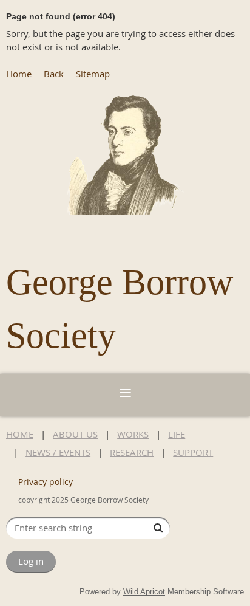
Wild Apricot (144, 591)
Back (54, 73)
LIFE (176, 434)
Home (19, 73)
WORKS (133, 434)
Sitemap (93, 73)
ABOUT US (75, 434)
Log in (31, 561)
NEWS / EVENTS (57, 452)
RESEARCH (132, 452)
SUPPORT (193, 452)
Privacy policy (45, 481)
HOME (19, 434)
